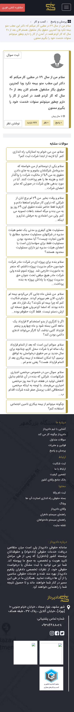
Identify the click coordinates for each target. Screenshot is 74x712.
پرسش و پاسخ (58, 450)
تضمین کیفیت (58, 474)
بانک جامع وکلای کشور (53, 480)
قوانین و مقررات (57, 445)
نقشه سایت (59, 525)
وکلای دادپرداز (58, 509)
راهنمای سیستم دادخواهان (51, 520)
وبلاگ (62, 503)
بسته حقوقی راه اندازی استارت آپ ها (45, 498)
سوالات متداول (58, 440)
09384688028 (52, 625)
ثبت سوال (13, 55)
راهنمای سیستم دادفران (53, 514)
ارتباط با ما (60, 469)
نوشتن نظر (13, 123)
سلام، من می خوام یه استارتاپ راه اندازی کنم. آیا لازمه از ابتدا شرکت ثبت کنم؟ (38, 154)
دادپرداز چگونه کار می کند (52, 434)
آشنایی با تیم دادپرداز (54, 429)
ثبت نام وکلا (59, 493)
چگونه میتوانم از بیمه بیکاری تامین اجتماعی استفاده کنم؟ (37, 406)
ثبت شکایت (59, 463)
